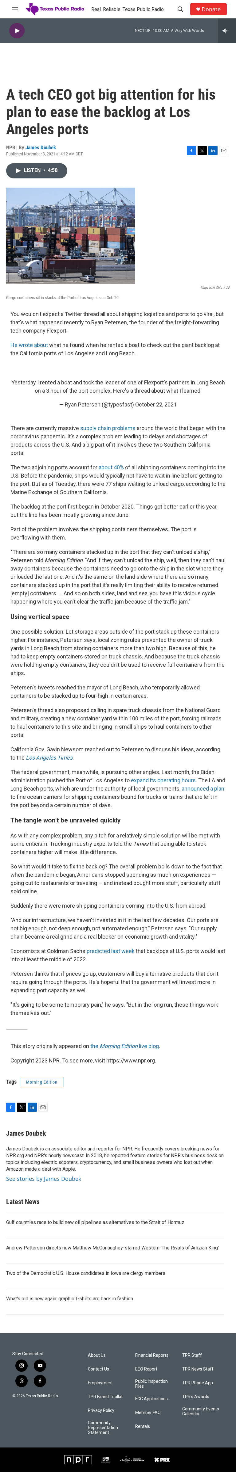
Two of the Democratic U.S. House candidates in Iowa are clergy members (85, 1273)
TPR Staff (192, 1355)
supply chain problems (108, 428)
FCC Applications (151, 1399)
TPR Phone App (197, 1383)
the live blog (124, 1046)
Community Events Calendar (200, 1411)
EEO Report (146, 1369)
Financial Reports (151, 1355)
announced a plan (203, 788)
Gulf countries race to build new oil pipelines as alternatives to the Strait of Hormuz (95, 1222)
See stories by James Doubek (43, 1178)
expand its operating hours (163, 780)
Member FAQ (148, 1412)
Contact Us (98, 1369)
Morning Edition (41, 1082)
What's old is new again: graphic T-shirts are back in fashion (69, 1299)
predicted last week (111, 951)
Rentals (142, 1426)
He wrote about (29, 345)
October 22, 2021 (156, 404)
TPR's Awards (195, 1396)
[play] (17, 30)
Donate (211, 9)
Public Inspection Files (151, 1384)
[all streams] (227, 30)
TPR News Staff (198, 1369)
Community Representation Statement (103, 1428)
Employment (100, 1383)
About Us (97, 1355)
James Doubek (41, 147)
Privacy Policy (101, 1410)
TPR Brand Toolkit (105, 1396)
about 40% (111, 467)
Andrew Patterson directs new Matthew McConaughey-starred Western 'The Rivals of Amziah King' (112, 1248)
